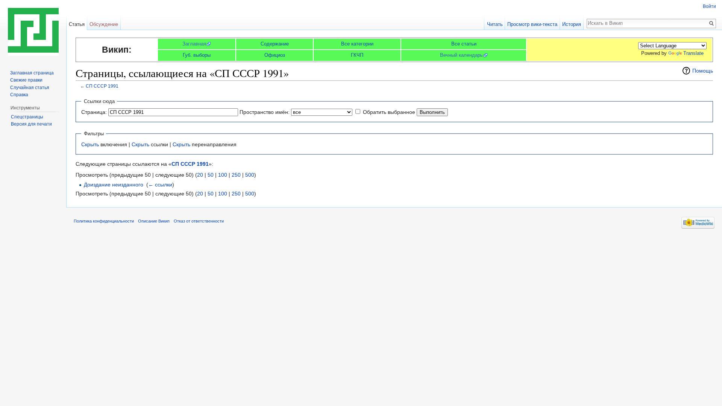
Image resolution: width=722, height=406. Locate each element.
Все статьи (463, 44)
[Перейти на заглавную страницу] (33, 30)
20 (200, 175)
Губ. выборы (197, 55)
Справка (19, 94)
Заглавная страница (32, 73)
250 (236, 175)
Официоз (274, 55)
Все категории (357, 44)
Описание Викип (154, 221)
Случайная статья (29, 87)
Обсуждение (103, 24)
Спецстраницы (27, 117)
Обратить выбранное (389, 112)
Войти (709, 6)
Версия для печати (31, 124)
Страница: (94, 112)
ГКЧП (357, 55)
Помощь (702, 71)
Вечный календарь (461, 55)
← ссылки (160, 185)
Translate (693, 53)
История (571, 24)
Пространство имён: (265, 112)
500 (249, 175)
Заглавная (194, 44)
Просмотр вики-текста (532, 24)
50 (211, 175)
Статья (77, 24)
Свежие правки (26, 80)
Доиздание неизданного (113, 185)
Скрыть (90, 144)
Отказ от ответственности (199, 221)
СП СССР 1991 (102, 85)
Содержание (275, 44)
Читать (495, 24)
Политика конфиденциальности (104, 221)
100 (222, 175)
